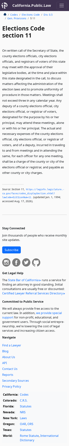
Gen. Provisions (16, 18)
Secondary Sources (15, 381)
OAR (23, 424)
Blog (5, 351)
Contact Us (9, 369)
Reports (7, 375)
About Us (8, 357)
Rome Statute (29, 436)
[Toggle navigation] (61, 5)
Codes (14, 14)
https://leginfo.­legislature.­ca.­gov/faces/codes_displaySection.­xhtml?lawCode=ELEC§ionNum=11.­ (33, 193)
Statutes (25, 406)
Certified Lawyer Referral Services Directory (32, 293)
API (4, 363)
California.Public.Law (31, 5)
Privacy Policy (11, 386)
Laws (23, 418)
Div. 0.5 (48, 14)
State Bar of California (23, 280)
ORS (30, 424)
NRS (23, 412)
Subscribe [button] (11, 250)
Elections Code (31, 14)
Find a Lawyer (11, 345)
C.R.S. (23, 400)
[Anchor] (44, 172)
